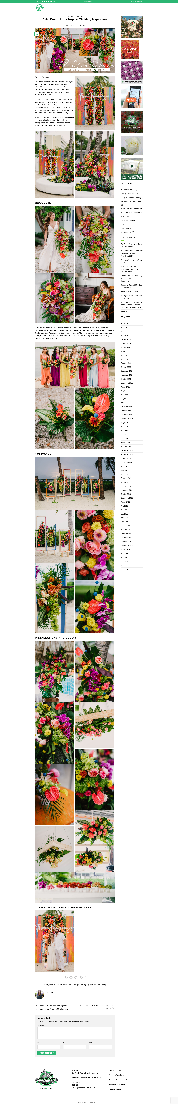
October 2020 (126, 458)
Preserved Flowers (128, 220)
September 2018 (127, 546)
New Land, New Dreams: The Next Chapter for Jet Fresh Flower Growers (131, 269)
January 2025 (126, 335)
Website (92, 1043)
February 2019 (126, 526)
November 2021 (127, 415)
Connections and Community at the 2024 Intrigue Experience (131, 278)
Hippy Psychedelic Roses (130, 198)
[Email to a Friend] (73, 977)
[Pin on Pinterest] (76, 977)
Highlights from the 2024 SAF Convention (131, 297)
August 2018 (125, 549)
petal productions (95, 985)
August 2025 (125, 323)
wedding (103, 985)
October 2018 (126, 542)
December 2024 (127, 339)
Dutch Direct (140, 1)
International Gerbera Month (131, 202)
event (81, 985)
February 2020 (126, 478)
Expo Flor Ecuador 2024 (130, 292)
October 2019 (126, 494)
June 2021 (125, 430)
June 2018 (125, 557)
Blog (134, 8)
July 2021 (124, 427)
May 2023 (124, 399)
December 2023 (127, 371)
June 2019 (125, 510)
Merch (141, 8)
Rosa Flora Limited (51, 333)
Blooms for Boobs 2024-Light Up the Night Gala (131, 286)
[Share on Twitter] (69, 977)
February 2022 (126, 411)
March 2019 (125, 522)
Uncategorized (126, 232)
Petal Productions (42, 82)
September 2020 (127, 462)
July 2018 (124, 554)
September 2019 (127, 498)
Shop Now (133, 1)
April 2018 (124, 565)
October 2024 (126, 343)
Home (64, 8)
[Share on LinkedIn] (80, 977)
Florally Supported (127, 194)
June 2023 (125, 395)
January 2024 (126, 367)
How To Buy (83, 8)
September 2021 (127, 419)
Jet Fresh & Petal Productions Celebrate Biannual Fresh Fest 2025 (132, 253)
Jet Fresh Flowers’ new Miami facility (132, 261)
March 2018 (125, 569)
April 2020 (124, 474)
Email (65, 1043)
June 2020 (125, 466)
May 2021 (124, 434)
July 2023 (124, 391)
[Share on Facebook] (65, 977)
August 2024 (125, 347)
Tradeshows (125, 228)
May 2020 (124, 470)
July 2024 (124, 351)
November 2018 (127, 538)
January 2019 (126, 530)
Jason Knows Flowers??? (130, 208)
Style (123, 224)
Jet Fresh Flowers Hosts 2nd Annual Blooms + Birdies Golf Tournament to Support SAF (131, 304)
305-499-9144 (77, 1085)
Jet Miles (108, 8)
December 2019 (127, 486)
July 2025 (124, 327)
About (117, 8)
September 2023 (127, 383)
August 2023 (125, 387)
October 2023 (126, 379)
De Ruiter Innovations (49, 338)
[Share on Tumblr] (84, 977)
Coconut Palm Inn (42, 107)
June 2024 (125, 355)
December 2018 (127, 534)
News (81, 16)
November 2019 (127, 490)
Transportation (96, 8)
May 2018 (124, 561)
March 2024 (125, 359)
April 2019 (124, 518)
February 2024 (126, 363)
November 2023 (127, 375)
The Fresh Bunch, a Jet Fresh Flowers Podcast (131, 245)
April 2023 (124, 403)
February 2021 (126, 442)
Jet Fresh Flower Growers (130, 212)
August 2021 (125, 423)
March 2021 (125, 438)
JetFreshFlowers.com (89, 1)
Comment (41, 1025)
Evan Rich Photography (64, 117)
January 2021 (126, 446)
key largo (86, 985)
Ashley (85, 25)
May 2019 (124, 514)
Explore (126, 8)
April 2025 (124, 331)
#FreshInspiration (72, 16)
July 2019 (124, 506)
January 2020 (126, 482)
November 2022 (127, 407)
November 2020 (127, 454)
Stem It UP (125, 311)
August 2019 (125, 502)
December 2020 (127, 450)
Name (39, 1043)
